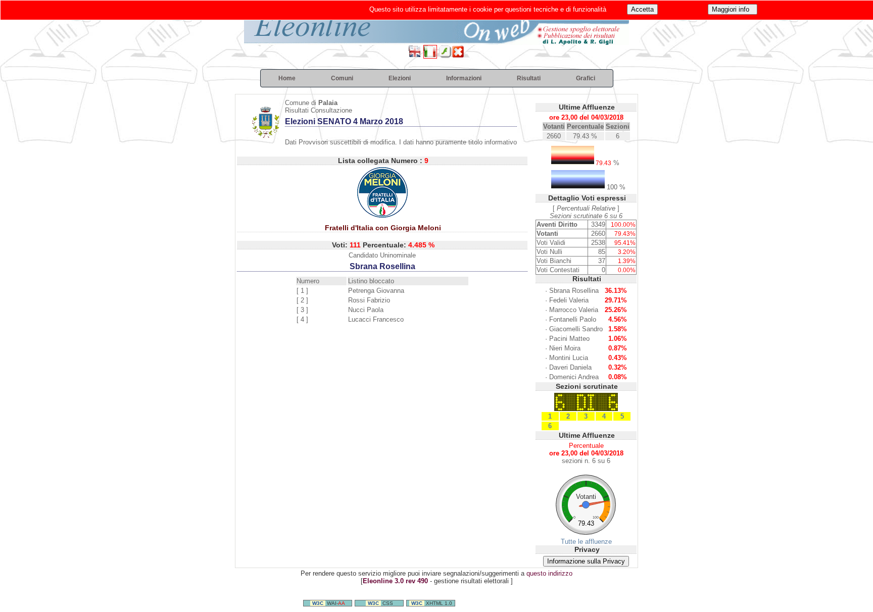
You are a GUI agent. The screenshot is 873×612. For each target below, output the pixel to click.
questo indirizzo (549, 573)
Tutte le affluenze (586, 541)
